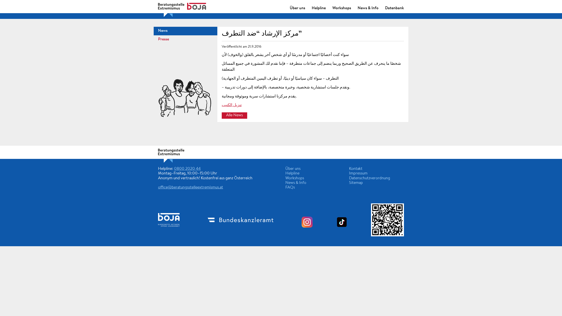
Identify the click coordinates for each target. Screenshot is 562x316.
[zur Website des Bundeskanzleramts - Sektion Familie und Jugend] (240, 230)
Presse (163, 39)
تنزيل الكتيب (232, 105)
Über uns (297, 8)
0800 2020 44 (187, 169)
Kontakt (355, 169)
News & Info (368, 8)
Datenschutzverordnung (369, 178)
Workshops (341, 8)
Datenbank (394, 8)
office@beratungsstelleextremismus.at (190, 188)
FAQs (290, 188)
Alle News (234, 116)
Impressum (358, 174)
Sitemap (356, 183)
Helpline (319, 8)
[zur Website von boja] (169, 230)
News (163, 31)
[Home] (182, 161)
